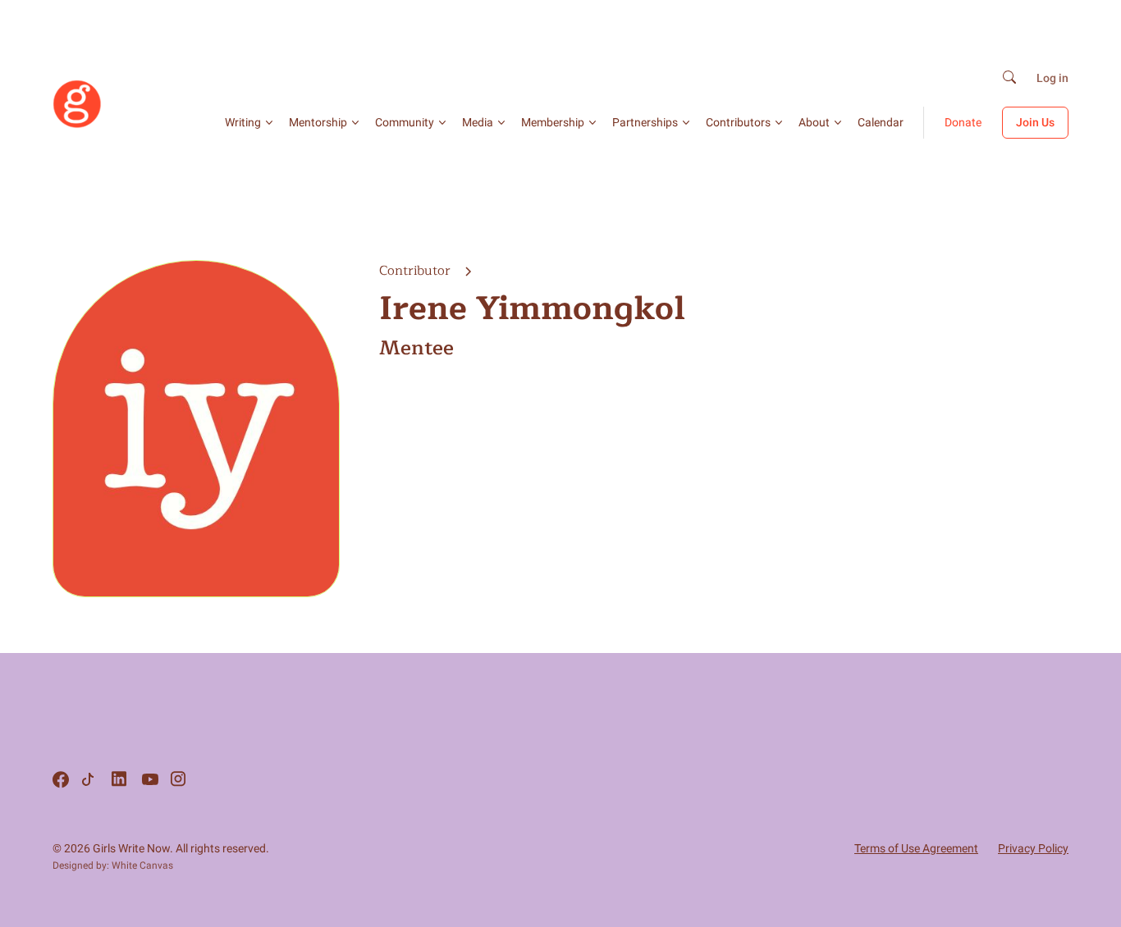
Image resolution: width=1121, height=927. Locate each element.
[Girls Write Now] (77, 124)
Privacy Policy (1033, 848)
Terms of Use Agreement (916, 848)
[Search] (1009, 78)
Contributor (417, 270)
